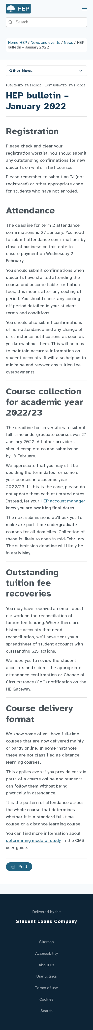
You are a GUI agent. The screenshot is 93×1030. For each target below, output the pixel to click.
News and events (45, 43)
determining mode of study (33, 840)
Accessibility (46, 953)
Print (22, 867)
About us (46, 965)
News (68, 43)
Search (46, 1011)
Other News (20, 71)
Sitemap (46, 942)
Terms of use (46, 988)
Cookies (46, 1000)
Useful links (46, 976)
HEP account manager (63, 501)
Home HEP (17, 43)
